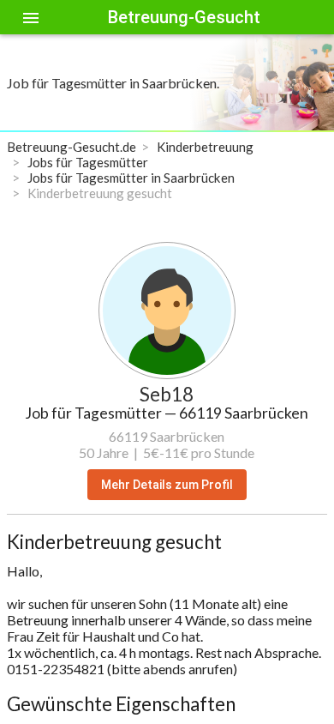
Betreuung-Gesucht (184, 17)
